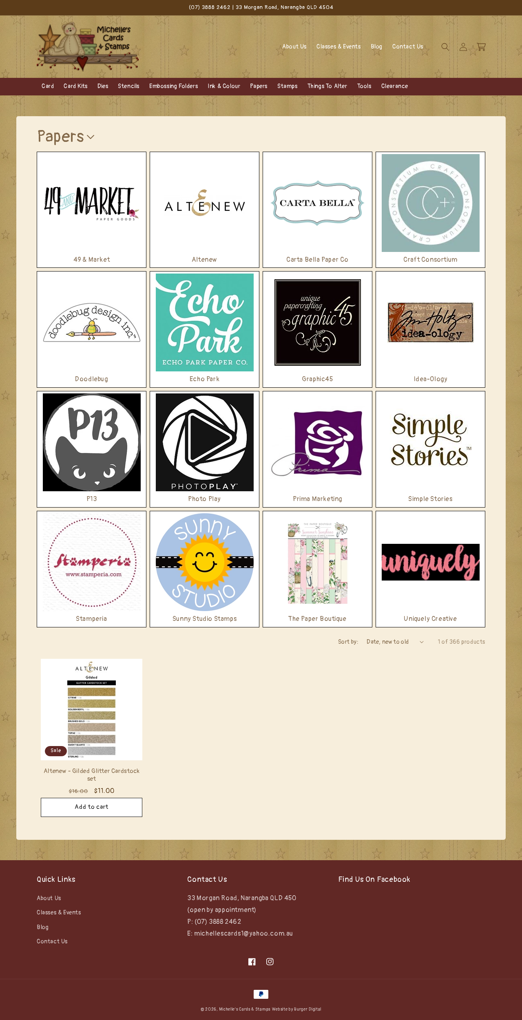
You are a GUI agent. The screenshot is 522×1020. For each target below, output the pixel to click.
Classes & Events (59, 912)
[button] (445, 47)
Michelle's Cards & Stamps (244, 1009)
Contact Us (52, 941)
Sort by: (348, 641)
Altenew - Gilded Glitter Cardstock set (91, 775)
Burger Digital (307, 1009)
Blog (43, 927)
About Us (49, 898)
